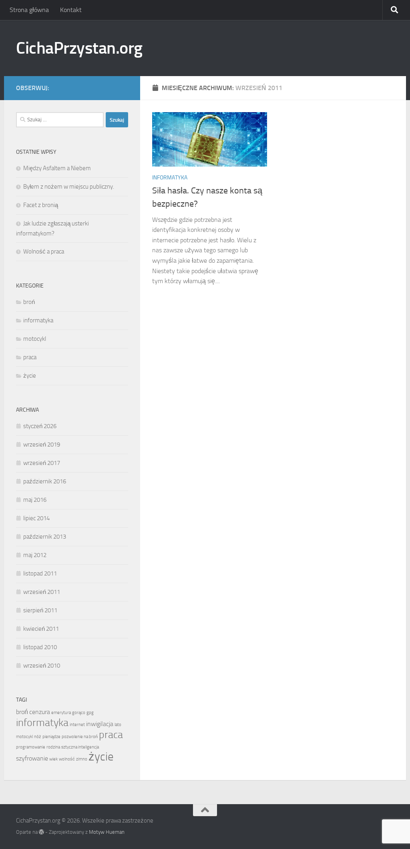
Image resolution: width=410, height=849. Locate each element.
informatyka (169, 177)
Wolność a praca (43, 251)
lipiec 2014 (36, 518)
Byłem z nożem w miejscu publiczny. (68, 186)
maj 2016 (34, 499)
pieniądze (51, 736)
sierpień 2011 (40, 610)
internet (77, 724)
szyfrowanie (32, 758)
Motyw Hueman (107, 832)
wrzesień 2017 (41, 463)
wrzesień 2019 (41, 444)
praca (29, 357)
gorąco (78, 712)
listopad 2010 (40, 647)
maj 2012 (34, 555)
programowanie (30, 747)
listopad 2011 (40, 573)
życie (29, 375)
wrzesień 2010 (41, 665)
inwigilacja (99, 724)
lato (118, 724)
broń (29, 302)
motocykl (34, 338)
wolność (67, 759)
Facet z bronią (40, 205)
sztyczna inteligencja (80, 747)
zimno (81, 759)
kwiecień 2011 (41, 628)
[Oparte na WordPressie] (41, 832)
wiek (53, 759)
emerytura (61, 712)
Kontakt (71, 10)
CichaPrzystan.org (79, 48)
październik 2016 (44, 481)
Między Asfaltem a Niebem (57, 168)
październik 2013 (44, 536)
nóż (37, 736)
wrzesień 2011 (41, 592)
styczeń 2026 (39, 426)
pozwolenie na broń (80, 736)
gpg (90, 712)
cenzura (39, 712)
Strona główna (29, 10)
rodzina (53, 747)
